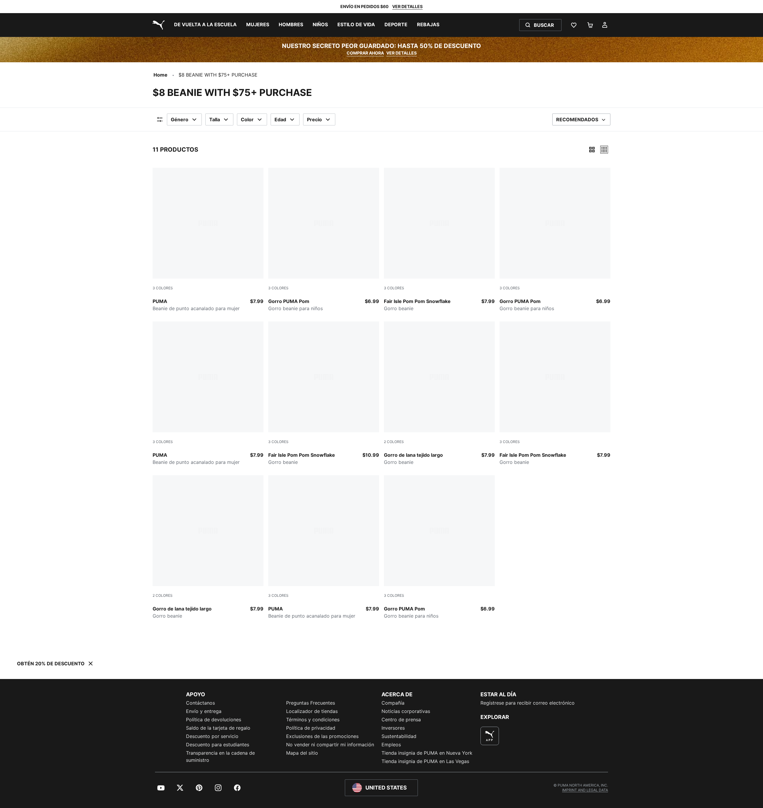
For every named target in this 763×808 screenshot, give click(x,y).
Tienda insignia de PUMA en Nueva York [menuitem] (427, 753)
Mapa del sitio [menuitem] (302, 753)
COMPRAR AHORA (365, 52)
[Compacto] (592, 150)
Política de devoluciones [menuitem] (213, 719)
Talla (214, 119)
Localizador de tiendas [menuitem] (312, 711)
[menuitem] (205, 25)
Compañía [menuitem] (393, 703)
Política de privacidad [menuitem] (310, 728)
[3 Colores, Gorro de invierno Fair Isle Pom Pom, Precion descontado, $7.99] (439, 240)
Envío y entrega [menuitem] (203, 711)
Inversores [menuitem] (393, 728)
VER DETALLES (407, 6)
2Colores (394, 441)
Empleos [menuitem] (391, 745)
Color (247, 119)
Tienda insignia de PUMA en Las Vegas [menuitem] (425, 761)
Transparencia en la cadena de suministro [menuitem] (220, 756)
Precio (314, 119)
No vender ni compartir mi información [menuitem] (330, 745)
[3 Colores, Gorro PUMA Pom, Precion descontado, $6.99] (323, 240)
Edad (280, 119)
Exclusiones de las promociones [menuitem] (322, 736)
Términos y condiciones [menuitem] (312, 719)
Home (160, 75)
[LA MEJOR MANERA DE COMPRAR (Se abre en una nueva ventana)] (489, 736)
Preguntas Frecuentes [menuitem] (310, 703)
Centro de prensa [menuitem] (401, 719)
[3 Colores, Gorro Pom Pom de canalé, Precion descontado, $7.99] (208, 240)
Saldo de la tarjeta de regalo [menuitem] (218, 728)
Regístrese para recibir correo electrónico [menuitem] (527, 703)
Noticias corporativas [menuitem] (406, 711)
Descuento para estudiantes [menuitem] (217, 745)
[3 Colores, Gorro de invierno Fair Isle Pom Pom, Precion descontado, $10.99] (323, 393)
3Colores (163, 288)
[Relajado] (604, 149)
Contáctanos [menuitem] (200, 703)
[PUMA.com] (157, 25)
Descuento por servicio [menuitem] (212, 736)
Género (179, 119)
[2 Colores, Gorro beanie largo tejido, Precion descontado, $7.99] (439, 393)
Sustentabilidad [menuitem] (399, 736)
